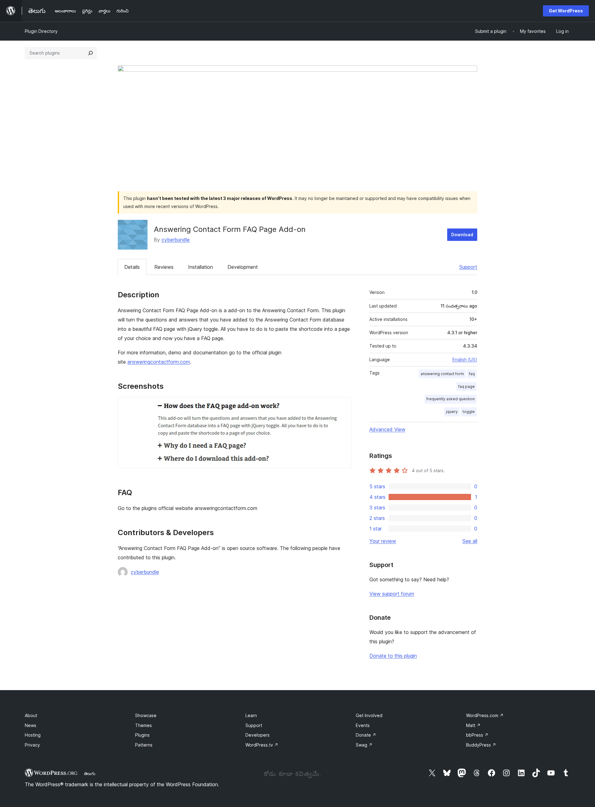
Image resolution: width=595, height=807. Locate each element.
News (30, 725)
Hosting (33, 735)
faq (472, 373)
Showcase (145, 715)
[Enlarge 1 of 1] (343, 405)
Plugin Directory (41, 31)
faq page (466, 386)
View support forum (391, 594)
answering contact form (442, 373)
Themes (143, 725)
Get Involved (369, 715)
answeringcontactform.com (158, 362)
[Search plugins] (90, 53)
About (31, 715)
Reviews (164, 267)
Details (132, 267)
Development (242, 267)
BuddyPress (481, 744)
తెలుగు (89, 773)
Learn (251, 715)
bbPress (477, 735)
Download (462, 234)
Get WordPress (566, 10)
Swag (364, 744)
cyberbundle (175, 240)
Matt (473, 725)
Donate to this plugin (393, 656)
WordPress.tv (261, 744)
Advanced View (387, 429)
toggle (469, 411)
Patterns (143, 744)
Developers (257, 735)
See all (469, 541)
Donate (366, 735)
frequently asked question (450, 399)
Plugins (142, 735)
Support (468, 267)
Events (363, 725)
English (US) (464, 359)
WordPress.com (485, 715)
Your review (382, 541)
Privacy (32, 744)
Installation (200, 267)
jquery (452, 411)
